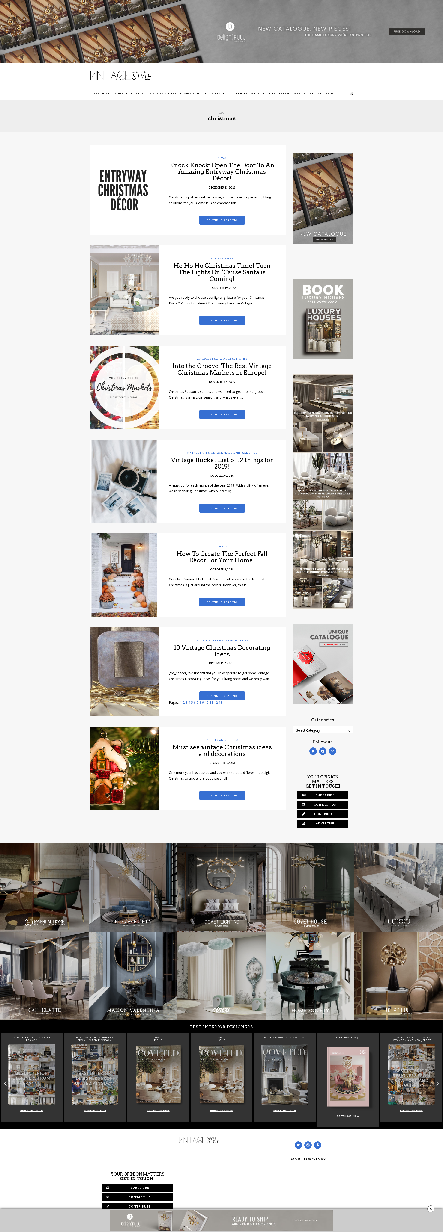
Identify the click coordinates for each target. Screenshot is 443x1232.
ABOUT (296, 1160)
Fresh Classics (292, 93)
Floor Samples (222, 258)
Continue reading (222, 220)
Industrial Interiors (229, 93)
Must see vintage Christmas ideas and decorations (222, 750)
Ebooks (316, 93)
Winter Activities (234, 358)
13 (220, 703)
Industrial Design (130, 93)
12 (216, 703)
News (222, 158)
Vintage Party (198, 452)
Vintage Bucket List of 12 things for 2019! (222, 463)
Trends (221, 546)
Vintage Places (222, 452)
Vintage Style (208, 358)
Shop (330, 93)
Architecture (263, 93)
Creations (101, 93)
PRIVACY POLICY (314, 1160)
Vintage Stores (163, 93)
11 (211, 703)
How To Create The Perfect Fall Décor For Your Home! (222, 557)
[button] (437, 1083)
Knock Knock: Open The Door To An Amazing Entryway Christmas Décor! (222, 172)
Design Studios (193, 93)
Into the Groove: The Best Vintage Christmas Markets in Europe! (222, 369)
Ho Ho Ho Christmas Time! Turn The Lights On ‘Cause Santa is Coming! (222, 272)
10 (207, 703)
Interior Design (237, 640)
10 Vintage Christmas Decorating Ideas (222, 651)
